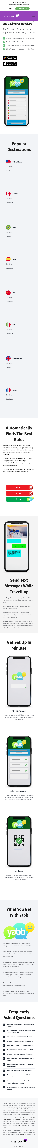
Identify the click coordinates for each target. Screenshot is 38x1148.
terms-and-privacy (19, 1146)
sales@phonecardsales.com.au (19, 4)
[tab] (19, 1026)
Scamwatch (12, 1136)
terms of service (23, 1125)
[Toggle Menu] (33, 16)
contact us (30, 1114)
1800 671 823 (21, 2)
